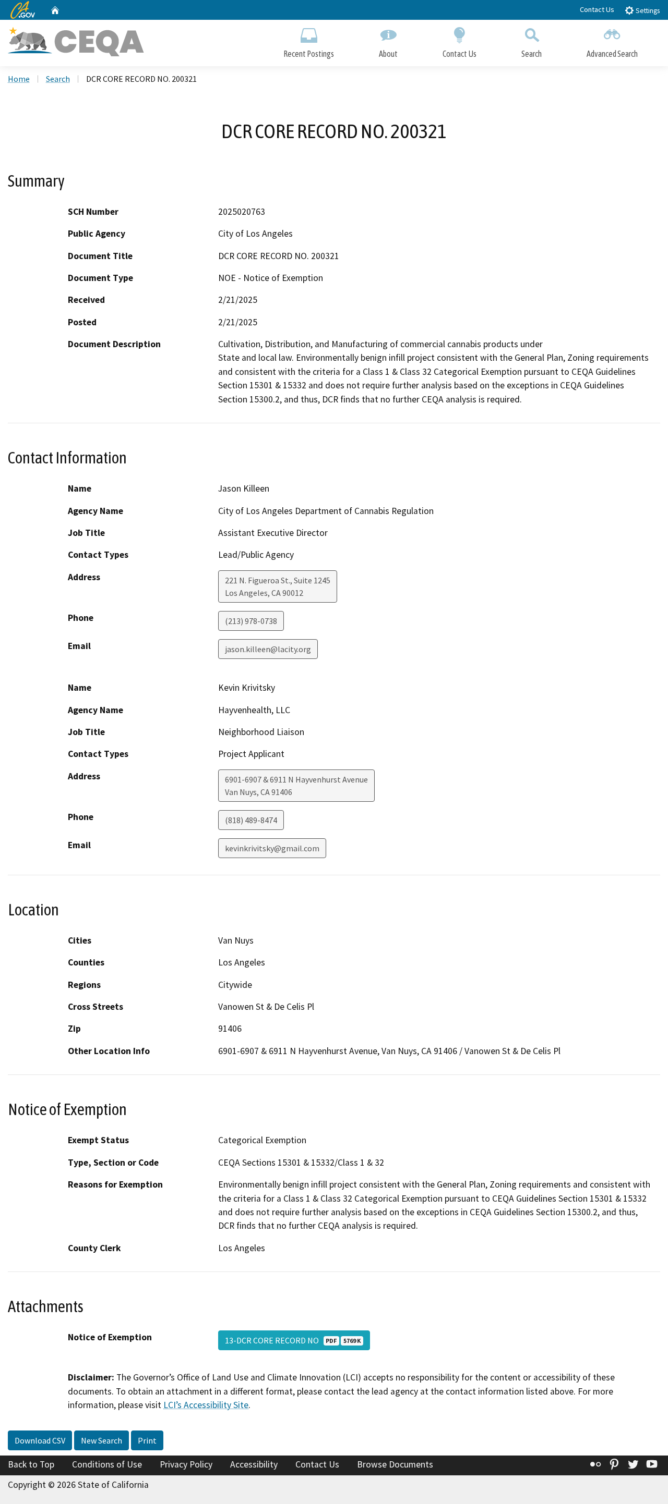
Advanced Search (612, 53)
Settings (647, 10)
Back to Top (31, 1464)
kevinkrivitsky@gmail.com (272, 848)
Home (19, 79)
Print (147, 1440)
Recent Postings (308, 53)
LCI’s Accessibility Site (205, 1405)
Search (531, 53)
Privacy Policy (186, 1464)
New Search (101, 1440)
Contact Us (597, 9)
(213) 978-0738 (251, 621)
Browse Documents (395, 1464)
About (388, 53)
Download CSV (40, 1440)
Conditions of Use (107, 1464)
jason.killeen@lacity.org (268, 649)
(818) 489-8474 (251, 820)
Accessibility (254, 1464)
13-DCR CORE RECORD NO (293, 1340)
